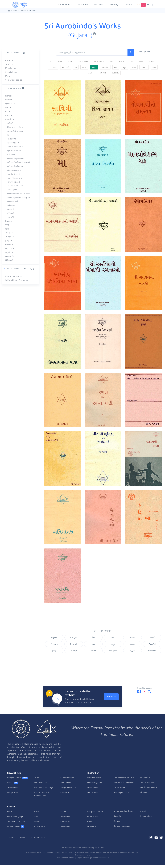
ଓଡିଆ (132, 637)
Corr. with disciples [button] (13, 80)
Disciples (98, 4)
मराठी (93, 644)
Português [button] (10, 256)
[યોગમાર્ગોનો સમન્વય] (143, 107)
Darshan (117, 821)
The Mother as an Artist (124, 777)
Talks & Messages (147, 782)
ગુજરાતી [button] (8, 119)
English (54, 637)
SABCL (12, 782)
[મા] (62, 166)
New (137, 4)
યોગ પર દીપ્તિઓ (13, 182)
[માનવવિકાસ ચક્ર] (143, 166)
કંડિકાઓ (10, 213)
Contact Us (111, 696)
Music (36, 811)
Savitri (36, 777)
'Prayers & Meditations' (124, 782)
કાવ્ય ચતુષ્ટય (12, 189)
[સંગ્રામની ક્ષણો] (143, 458)
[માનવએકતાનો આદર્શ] (62, 224)
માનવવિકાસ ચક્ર (13, 143)
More (127, 4)
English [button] (8, 248)
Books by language (15, 816)
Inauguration (146, 816)
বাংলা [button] (7, 107)
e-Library (113, 4)
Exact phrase (144, 51)
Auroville (144, 811)
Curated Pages (15, 826)
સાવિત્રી (10, 123)
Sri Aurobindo (63, 4)
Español (152, 644)
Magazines (65, 826)
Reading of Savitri (121, 792)
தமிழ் (54, 650)
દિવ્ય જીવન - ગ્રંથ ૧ (15, 127)
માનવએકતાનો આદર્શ (15, 146)
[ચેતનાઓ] (103, 517)
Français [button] (9, 96)
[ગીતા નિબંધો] (103, 166)
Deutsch (73, 644)
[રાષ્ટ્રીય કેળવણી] (103, 341)
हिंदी (93, 637)
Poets (89, 821)
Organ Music (145, 777)
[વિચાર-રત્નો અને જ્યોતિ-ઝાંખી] (62, 458)
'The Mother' (65, 782)
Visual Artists (92, 816)
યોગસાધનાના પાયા (14, 170)
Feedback (24, 837)
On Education (119, 787)
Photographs (39, 826)
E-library (11, 806)
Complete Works (17, 777)
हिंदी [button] (6, 111)
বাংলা (113, 637)
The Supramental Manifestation (41, 794)
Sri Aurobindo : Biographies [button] (17, 280)
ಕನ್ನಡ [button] (7, 229)
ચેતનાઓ (10, 209)
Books (33, 10)
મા (8, 135)
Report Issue (39, 837)
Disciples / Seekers (95, 811)
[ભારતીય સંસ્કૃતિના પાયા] (62, 283)
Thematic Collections (16, 821)
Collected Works (94, 777)
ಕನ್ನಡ (113, 644)
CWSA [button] (8, 60)
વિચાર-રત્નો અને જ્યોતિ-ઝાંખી (18, 193)
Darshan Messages (148, 787)
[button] (20, 52)
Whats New (65, 816)
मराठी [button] (7, 225)
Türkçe (74, 650)
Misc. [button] (7, 76)
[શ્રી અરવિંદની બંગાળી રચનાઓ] (103, 283)
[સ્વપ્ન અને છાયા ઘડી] (103, 400)
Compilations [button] (11, 72)
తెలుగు (93, 650)
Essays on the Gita (68, 787)
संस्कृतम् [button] (8, 244)
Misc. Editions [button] (11, 68)
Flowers (143, 792)
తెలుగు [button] (8, 232)
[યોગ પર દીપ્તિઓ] (62, 400)
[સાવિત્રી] (62, 107)
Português (113, 650)
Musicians (91, 826)
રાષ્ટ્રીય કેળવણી (13, 174)
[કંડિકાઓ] (143, 517)
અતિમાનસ (11, 205)
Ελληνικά (152, 650)
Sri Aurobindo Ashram (123, 811)
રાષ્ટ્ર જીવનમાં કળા (14, 178)
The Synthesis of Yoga (43, 787)
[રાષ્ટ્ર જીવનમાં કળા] (143, 341)
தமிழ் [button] (7, 240)
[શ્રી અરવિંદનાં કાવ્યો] (103, 224)
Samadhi (117, 816)
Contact (11, 837)
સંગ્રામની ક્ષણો (12, 201)
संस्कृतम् (132, 644)
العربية (132, 650)
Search (63, 811)
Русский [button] (9, 103)
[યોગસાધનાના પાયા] (62, 341)
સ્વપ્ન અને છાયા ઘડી (15, 186)
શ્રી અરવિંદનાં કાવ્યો (15, 150)
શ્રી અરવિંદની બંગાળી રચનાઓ (18, 162)
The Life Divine (40, 782)
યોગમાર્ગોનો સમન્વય (15, 131)
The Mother (82, 4)
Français (73, 637)
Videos (37, 821)
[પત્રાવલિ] (62, 575)
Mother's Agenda (94, 782)
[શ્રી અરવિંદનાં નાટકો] (143, 283)
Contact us (65, 821)
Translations (12, 787)
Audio (36, 816)
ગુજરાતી (152, 637)
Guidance (64, 792)
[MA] (19, 5)
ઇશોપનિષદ (11, 154)
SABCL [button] (8, 64)
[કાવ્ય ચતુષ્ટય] (143, 400)
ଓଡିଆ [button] (7, 115)
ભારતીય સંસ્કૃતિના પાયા (15, 158)
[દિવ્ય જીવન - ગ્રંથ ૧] (103, 107)
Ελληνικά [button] (9, 260)
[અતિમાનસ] (62, 517)
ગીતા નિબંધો (11, 139)
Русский (54, 644)
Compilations (13, 792)
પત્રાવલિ (10, 217)
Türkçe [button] (8, 236)
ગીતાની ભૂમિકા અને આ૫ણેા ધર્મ (18, 197)
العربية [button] (8, 252)
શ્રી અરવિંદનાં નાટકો (15, 166)
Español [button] (9, 221)
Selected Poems (67, 777)
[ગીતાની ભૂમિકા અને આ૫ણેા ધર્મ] (103, 458)
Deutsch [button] (9, 99)
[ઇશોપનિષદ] (143, 224)
